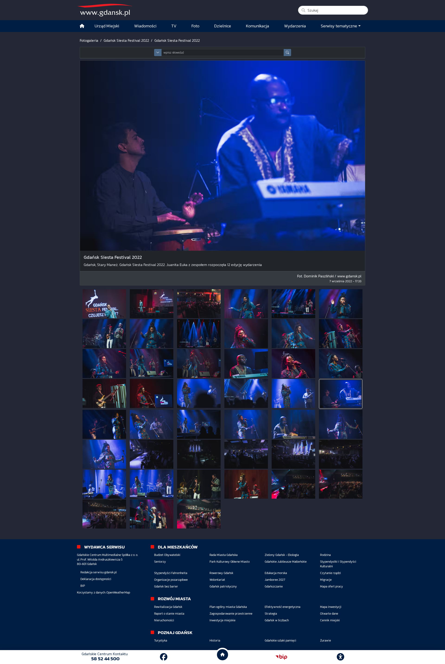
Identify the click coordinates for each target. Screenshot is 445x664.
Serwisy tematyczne (339, 26)
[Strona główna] (82, 26)
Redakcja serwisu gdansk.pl (98, 572)
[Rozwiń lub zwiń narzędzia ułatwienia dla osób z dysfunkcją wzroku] (340, 657)
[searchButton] (287, 52)
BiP (82, 586)
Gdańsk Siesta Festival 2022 (126, 40)
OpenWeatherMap (118, 592)
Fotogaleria (89, 40)
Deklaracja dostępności (95, 579)
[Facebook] (163, 657)
